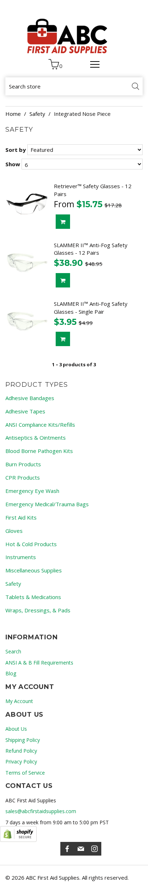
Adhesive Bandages (29, 398)
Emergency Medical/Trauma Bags (47, 504)
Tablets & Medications (33, 596)
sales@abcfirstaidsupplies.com (40, 811)
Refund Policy (21, 750)
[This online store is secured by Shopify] (18, 834)
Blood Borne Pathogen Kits (39, 450)
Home (13, 113)
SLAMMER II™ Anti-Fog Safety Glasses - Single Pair (91, 307)
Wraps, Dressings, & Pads (37, 610)
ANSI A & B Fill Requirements (39, 662)
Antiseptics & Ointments (35, 437)
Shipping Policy (22, 739)
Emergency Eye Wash (32, 490)
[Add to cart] (63, 221)
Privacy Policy (21, 761)
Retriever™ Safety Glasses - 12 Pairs (92, 190)
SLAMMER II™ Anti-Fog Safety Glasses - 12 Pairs (91, 249)
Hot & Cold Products (31, 544)
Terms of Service (25, 772)
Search (13, 651)
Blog (10, 673)
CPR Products (22, 477)
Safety (37, 113)
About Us (16, 728)
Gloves (14, 530)
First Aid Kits (21, 517)
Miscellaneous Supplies (33, 570)
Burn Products (23, 464)
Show (12, 164)
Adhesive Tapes (25, 411)
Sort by (15, 149)
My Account (19, 701)
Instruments (20, 557)
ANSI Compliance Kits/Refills (40, 424)
